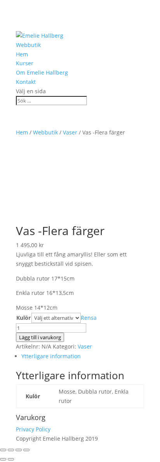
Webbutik (28, 45)
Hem (22, 54)
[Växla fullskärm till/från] (19, 450)
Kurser (24, 63)
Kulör (23, 317)
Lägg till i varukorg (40, 337)
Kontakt (26, 81)
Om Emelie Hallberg (42, 72)
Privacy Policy (33, 429)
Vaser (70, 132)
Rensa (89, 317)
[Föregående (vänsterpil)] (3, 459)
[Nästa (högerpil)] (11, 459)
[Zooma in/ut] (26, 450)
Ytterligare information (51, 356)
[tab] (82, 356)
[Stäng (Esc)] (3, 450)
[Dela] (11, 450)
